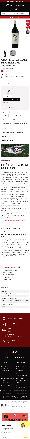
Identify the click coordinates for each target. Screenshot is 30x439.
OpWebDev (18, 397)
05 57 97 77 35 (16, 395)
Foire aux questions (5, 370)
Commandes (19, 382)
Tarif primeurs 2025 (5, 385)
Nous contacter (4, 368)
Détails (4, 136)
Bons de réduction (20, 387)
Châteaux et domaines (21, 375)
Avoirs (17, 384)
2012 (11, 115)
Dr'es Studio (24, 397)
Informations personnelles (22, 380)
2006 (5, 115)
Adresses (18, 385)
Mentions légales (20, 365)
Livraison (3, 365)
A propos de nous (20, 373)
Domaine (4, 129)
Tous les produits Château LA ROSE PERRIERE (15, 123)
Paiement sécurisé (5, 366)
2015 (21, 115)
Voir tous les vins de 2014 (9, 120)
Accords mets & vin (7, 140)
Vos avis (18, 372)
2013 (16, 115)
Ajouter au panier (11, 99)
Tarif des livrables (5, 382)
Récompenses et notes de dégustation (12, 132)
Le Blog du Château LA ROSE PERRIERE (15, 220)
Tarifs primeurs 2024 (5, 384)
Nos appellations (20, 370)
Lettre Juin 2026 (5, 380)
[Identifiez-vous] (10, 10)
